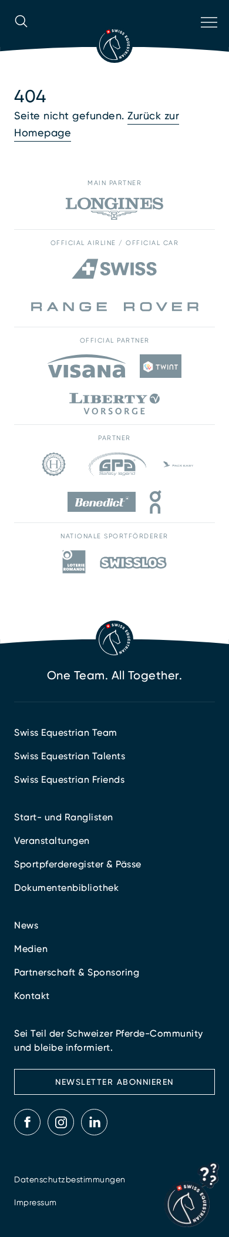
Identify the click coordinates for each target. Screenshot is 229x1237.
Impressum (35, 1202)
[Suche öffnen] (21, 37)
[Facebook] (28, 1122)
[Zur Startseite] (114, 44)
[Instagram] (61, 1122)
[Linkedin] (94, 1122)
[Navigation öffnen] (208, 37)
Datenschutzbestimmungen (70, 1179)
